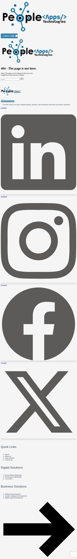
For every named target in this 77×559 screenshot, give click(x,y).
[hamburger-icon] (73, 35)
